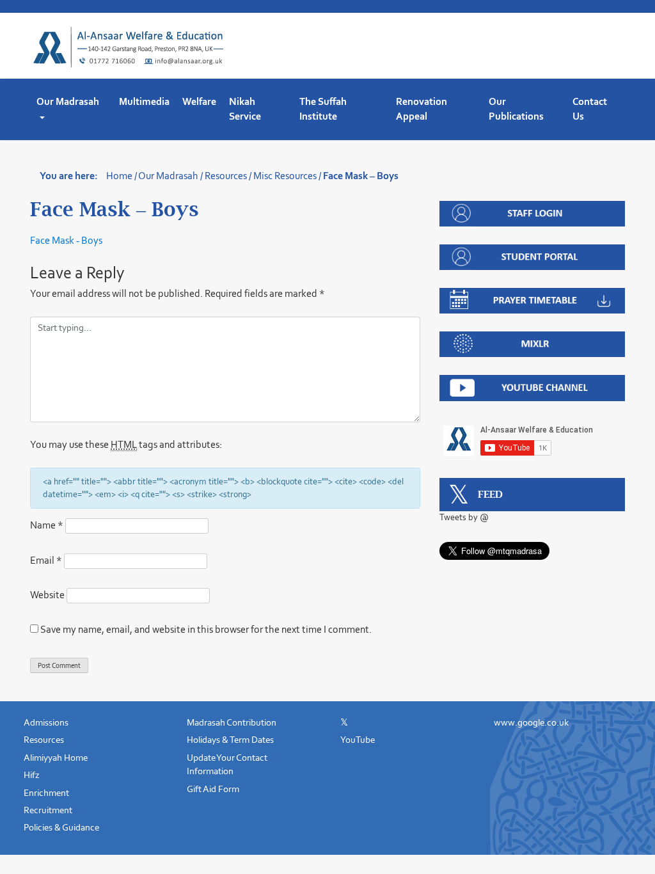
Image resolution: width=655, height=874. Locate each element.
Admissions (46, 722)
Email (46, 560)
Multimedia (144, 101)
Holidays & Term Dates (230, 739)
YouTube (357, 739)
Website (47, 595)
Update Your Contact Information (227, 764)
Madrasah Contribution (231, 722)
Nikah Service (245, 108)
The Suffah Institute (323, 108)
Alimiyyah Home (56, 757)
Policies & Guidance (61, 827)
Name (46, 525)
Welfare (199, 101)
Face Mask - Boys (66, 240)
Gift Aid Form (213, 789)
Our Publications (516, 108)
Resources (226, 176)
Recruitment (48, 810)
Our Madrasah (67, 101)
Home (119, 176)
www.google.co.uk (531, 722)
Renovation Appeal (421, 108)
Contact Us (589, 108)
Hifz (32, 775)
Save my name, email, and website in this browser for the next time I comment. (206, 629)
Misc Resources (285, 176)
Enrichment (46, 793)
